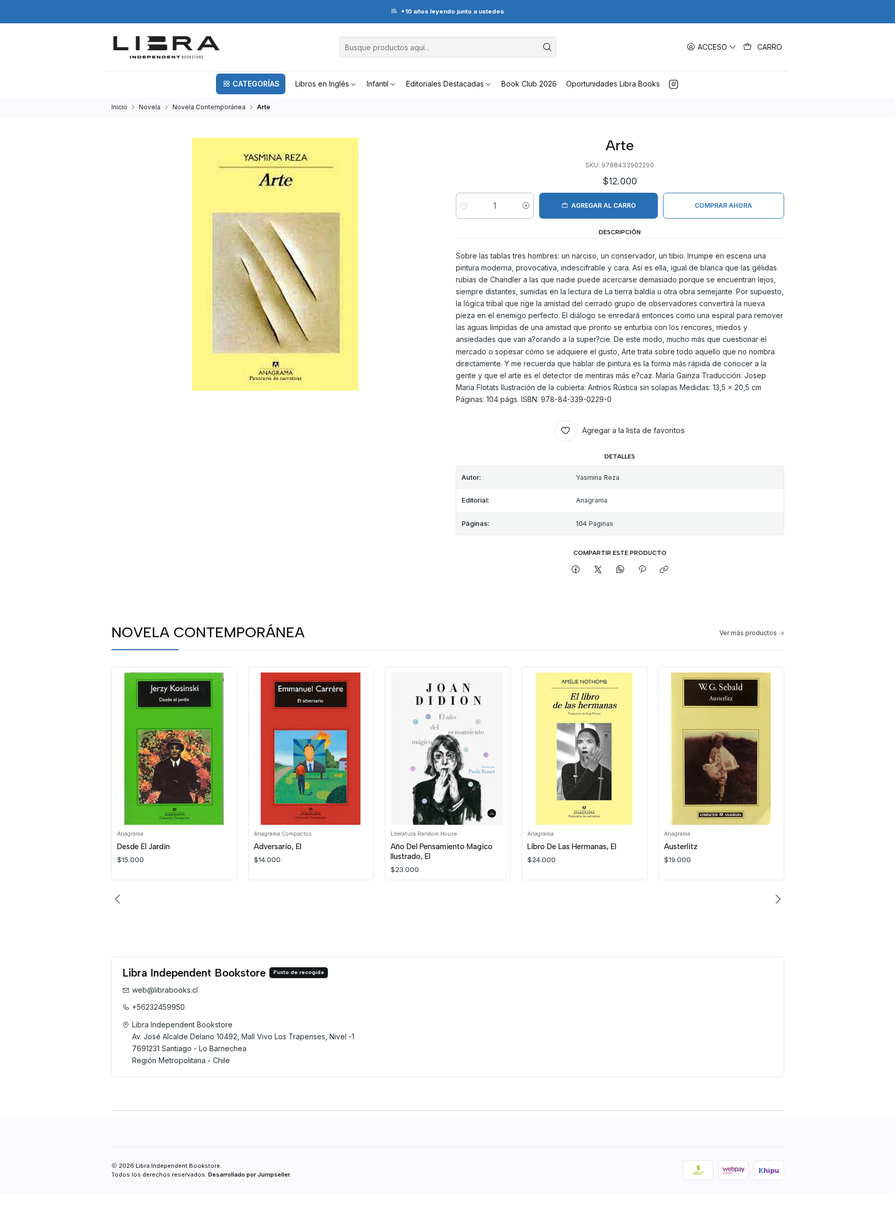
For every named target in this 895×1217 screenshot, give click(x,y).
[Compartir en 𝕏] (598, 570)
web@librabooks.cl (165, 989)
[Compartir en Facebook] (576, 570)
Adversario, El (277, 846)
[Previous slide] (119, 899)
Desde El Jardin (143, 846)
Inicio (119, 107)
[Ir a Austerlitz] (721, 748)
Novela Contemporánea (209, 107)
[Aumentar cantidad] (525, 205)
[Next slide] (776, 899)
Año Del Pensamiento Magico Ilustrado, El (442, 851)
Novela (150, 107)
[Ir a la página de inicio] (166, 47)
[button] (250, 84)
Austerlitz (681, 846)
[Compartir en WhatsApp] (620, 570)
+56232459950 (158, 1007)
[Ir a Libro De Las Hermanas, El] (584, 748)
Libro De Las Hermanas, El (571, 846)
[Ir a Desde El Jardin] (174, 748)
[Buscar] (547, 47)
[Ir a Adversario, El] (311, 748)
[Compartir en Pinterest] (642, 570)
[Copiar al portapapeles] (664, 570)
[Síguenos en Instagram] (673, 84)
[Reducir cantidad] (463, 205)
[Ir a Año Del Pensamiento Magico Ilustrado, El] (447, 748)
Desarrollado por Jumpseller (249, 1174)
